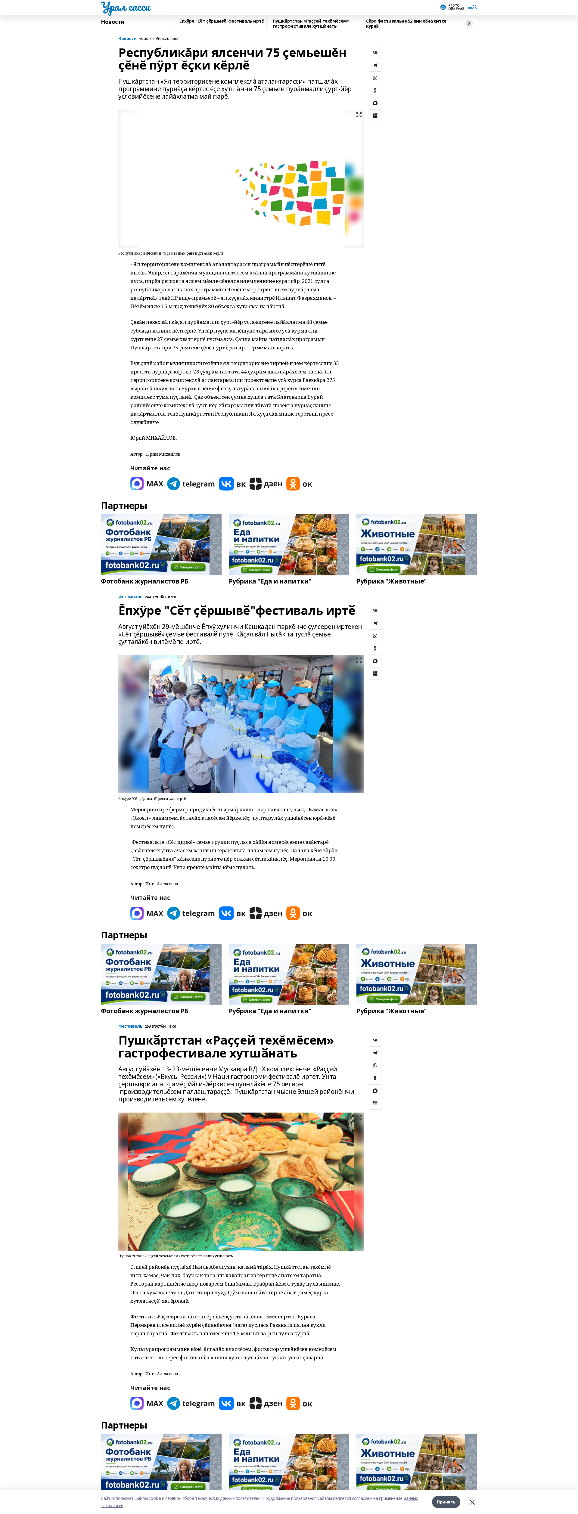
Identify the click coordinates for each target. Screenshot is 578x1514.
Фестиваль (130, 596)
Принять (446, 1502)
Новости (112, 22)
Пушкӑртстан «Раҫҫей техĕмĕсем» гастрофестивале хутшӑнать (311, 24)
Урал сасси (125, 6)
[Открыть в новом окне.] (146, 484)
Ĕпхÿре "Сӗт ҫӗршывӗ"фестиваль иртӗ (221, 21)
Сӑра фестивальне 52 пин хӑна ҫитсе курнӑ (406, 24)
